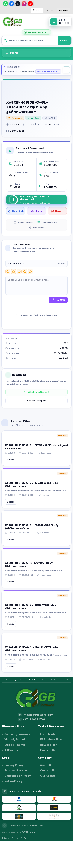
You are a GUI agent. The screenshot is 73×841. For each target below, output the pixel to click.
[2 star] (13, 271)
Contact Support (36, 400)
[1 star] (7, 271)
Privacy (5, 838)
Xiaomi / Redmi (14, 739)
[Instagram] (24, 3)
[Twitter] (17, 3)
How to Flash (48, 744)
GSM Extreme (29, 832)
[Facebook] (11, 3)
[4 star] (24, 271)
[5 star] (30, 271)
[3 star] (19, 271)
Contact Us (47, 750)
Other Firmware (26, 71)
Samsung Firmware (17, 734)
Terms (15, 838)
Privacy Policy (13, 765)
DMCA (23, 838)
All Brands (11, 750)
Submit (60, 299)
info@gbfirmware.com (36, 714)
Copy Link (18, 211)
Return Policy (13, 781)
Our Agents (48, 775)
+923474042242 (32, 719)
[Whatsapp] (5, 3)
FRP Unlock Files (51, 739)
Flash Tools (47, 734)
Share (38, 211)
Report (59, 211)
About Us (46, 765)
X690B (51, 118)
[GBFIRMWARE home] (12, 22)
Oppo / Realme (14, 744)
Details (10, 459)
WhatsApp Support (38, 392)
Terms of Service (15, 770)
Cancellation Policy (17, 775)
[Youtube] (30, 3)
